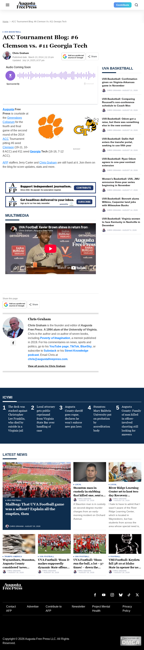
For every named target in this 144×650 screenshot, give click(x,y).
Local (78, 484)
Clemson (8, 147)
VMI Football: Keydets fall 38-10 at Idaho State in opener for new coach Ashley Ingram (125, 565)
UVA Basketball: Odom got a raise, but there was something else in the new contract (120, 122)
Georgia (35, 151)
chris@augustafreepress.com (47, 359)
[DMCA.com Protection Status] (130, 640)
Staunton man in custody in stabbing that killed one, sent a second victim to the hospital (88, 495)
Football (115, 556)
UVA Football (14, 500)
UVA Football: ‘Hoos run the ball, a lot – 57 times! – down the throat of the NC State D (89, 565)
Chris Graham (48, 162)
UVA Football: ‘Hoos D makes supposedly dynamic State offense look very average (53, 565)
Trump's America (13, 556)
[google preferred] (73, 56)
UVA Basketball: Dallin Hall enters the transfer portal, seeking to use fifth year (118, 142)
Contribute (122, 5)
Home (5, 21)
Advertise (33, 606)
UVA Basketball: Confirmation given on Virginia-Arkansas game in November (119, 82)
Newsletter (78, 606)
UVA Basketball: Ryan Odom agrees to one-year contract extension (119, 162)
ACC (6, 138)
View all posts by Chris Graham (46, 366)
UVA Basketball (12, 32)
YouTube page (59, 346)
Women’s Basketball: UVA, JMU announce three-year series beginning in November (120, 182)
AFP (5, 162)
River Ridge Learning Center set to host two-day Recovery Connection (124, 493)
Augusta (8, 109)
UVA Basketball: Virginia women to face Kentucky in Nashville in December (121, 222)
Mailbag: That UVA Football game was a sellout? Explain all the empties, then (34, 509)
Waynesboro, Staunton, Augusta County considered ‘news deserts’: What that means (19, 567)
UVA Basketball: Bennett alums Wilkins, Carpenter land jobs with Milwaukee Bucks (120, 202)
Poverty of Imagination (55, 338)
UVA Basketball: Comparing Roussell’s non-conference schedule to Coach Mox (118, 102)
